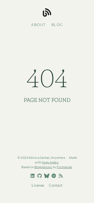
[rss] (60, 176)
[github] (39, 176)
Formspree (64, 167)
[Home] (47, 12)
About (38, 24)
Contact (55, 185)
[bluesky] (46, 176)
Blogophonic (43, 167)
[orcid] (53, 176)
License (38, 185)
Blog (57, 24)
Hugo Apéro (50, 162)
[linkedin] (32, 176)
